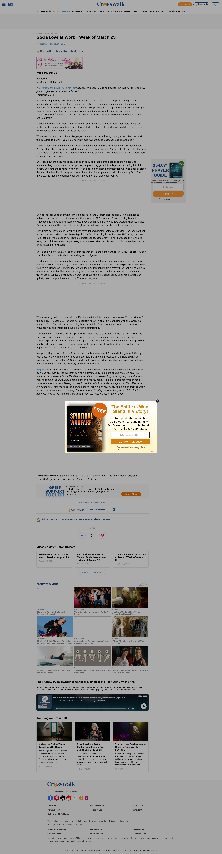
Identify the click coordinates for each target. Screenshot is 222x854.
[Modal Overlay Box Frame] (111, 427)
